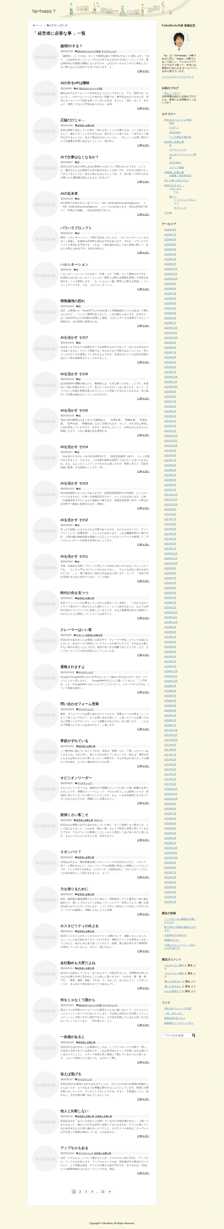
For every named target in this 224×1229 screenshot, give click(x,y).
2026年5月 (170, 244)
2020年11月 (170, 558)
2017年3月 (170, 774)
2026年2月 (170, 259)
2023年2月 (170, 426)
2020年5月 (170, 587)
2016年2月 (170, 838)
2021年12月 (171, 494)
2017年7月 (170, 754)
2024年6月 (170, 357)
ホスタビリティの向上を (79, 926)
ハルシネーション (74, 264)
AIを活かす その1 (74, 556)
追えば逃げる (70, 1074)
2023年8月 (170, 396)
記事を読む (143, 71)
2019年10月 (171, 622)
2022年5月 (170, 470)
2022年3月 (170, 480)
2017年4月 (170, 769)
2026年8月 (170, 229)
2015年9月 (170, 862)
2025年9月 (170, 283)
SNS (171, 123)
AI (77, 88)
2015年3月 (170, 892)
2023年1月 (170, 430)
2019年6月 (170, 641)
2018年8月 (170, 690)
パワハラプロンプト (76, 228)
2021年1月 (170, 548)
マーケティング (109, 51)
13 (102, 1191)
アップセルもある (74, 1148)
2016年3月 (170, 833)
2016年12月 (171, 789)
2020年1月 (170, 607)
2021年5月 (170, 529)
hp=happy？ (44, 11)
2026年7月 (170, 234)
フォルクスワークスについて (178, 76)
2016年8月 (170, 808)
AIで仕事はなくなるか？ (79, 157)
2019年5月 (170, 646)
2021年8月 (170, 514)
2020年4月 (170, 592)
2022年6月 (170, 465)
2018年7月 (170, 695)
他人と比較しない (74, 1111)
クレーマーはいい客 (76, 630)
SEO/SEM (174, 132)
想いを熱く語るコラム (176, 180)
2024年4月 (170, 367)
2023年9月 (170, 391)
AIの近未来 (69, 193)
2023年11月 (170, 381)
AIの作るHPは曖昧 (75, 83)
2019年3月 (170, 656)
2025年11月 (170, 273)
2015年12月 (171, 847)
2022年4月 (170, 475)
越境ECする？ (71, 46)
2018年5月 (170, 705)
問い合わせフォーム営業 (79, 704)
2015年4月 (170, 887)
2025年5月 (170, 303)
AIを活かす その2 (74, 520)
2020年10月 (171, 563)
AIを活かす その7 (74, 337)
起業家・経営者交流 (180, 175)
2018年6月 (170, 700)
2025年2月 (170, 318)
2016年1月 (170, 843)
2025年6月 (170, 298)
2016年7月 (170, 813)
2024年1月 (170, 372)
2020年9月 (170, 568)
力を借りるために (74, 889)
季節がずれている (74, 741)
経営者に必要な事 (85, 125)
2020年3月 (170, 597)
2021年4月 (170, 533)
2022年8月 (170, 455)
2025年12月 (171, 269)
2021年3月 (170, 538)
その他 (168, 212)
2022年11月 (170, 440)
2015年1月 (170, 901)
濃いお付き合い (172, 981)
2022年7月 (170, 460)
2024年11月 (170, 332)
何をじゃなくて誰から (77, 1000)
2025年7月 (170, 293)
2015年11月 (170, 852)
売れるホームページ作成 (88, 51)
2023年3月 (170, 421)
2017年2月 (170, 779)
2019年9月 (170, 627)
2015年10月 (171, 857)
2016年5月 (170, 823)
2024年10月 (171, 337)
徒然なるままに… (174, 185)
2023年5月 (170, 411)
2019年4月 (170, 651)
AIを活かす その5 (74, 410)
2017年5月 (170, 764)
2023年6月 (170, 406)
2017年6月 (170, 759)
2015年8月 (170, 867)
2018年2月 (170, 720)
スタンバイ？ (70, 852)
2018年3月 (170, 715)
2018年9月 (170, 686)
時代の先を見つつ (74, 593)
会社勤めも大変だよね (77, 963)
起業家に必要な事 (103, 1116)
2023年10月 (171, 386)
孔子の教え (175, 162)
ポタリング (180, 207)
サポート (80, 635)
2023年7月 (170, 401)
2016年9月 (170, 803)
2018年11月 (170, 676)
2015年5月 (170, 882)
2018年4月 (170, 710)
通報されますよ (72, 667)
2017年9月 (170, 744)
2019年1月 (170, 666)
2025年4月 (170, 308)
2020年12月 (171, 553)
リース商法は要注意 (180, 137)
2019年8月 (170, 632)
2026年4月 (170, 249)
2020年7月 (170, 578)
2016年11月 (170, 794)
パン (176, 191)
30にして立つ (171, 93)
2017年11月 (170, 735)
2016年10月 (171, 798)
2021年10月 (171, 504)
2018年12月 (171, 671)
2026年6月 (170, 239)
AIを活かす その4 (74, 447)
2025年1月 (170, 323)
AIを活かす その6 (74, 374)
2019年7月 (170, 637)
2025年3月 (170, 313)
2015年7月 (170, 872)
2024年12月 (171, 327)
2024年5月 (170, 362)
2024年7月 (170, 352)
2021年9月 (170, 509)
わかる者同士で (172, 991)
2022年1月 (170, 489)
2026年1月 (170, 264)
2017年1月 (170, 784)
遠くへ (173, 196)
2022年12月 (171, 435)
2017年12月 (171, 730)
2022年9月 (170, 450)
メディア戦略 (176, 167)
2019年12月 (171, 612)
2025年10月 (171, 278)
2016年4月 (170, 828)
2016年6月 (170, 818)
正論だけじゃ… (72, 120)
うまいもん (175, 188)
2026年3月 (170, 254)
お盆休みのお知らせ (175, 935)
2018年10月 (171, 681)
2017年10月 (171, 740)
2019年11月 (170, 617)
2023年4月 (170, 416)
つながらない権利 (174, 965)
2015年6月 (170, 877)
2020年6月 (170, 583)
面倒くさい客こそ (74, 815)
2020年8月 (170, 573)
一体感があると (72, 1037)
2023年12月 (171, 376)
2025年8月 (170, 288)
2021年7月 (170, 519)
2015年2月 (170, 897)
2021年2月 (170, 543)
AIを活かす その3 (74, 483)
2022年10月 (171, 445)
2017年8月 (170, 749)
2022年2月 (170, 484)
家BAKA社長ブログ (174, 1018)
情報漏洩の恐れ (72, 301)
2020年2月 (170, 602)
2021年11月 (170, 499)
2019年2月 (170, 661)
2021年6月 (170, 524)
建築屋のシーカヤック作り (179, 1023)
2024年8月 (170, 347)
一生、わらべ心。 (174, 1013)
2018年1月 (170, 725)
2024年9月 (170, 342)
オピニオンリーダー (76, 778)
